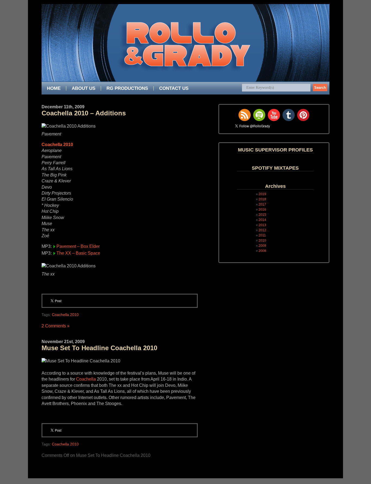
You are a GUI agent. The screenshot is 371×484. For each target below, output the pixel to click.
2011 (262, 235)
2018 (262, 199)
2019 (262, 194)
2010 (262, 240)
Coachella (86, 379)
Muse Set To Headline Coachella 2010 (99, 348)
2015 (262, 215)
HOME (54, 88)
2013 (262, 225)
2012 (262, 230)
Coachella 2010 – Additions (84, 113)
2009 (262, 246)
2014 (262, 220)
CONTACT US (173, 88)
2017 (262, 204)
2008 (262, 251)
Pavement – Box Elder (78, 246)
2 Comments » (56, 326)
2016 (262, 209)
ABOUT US (83, 88)
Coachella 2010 (57, 144)
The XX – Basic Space (78, 253)
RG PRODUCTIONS (127, 88)
